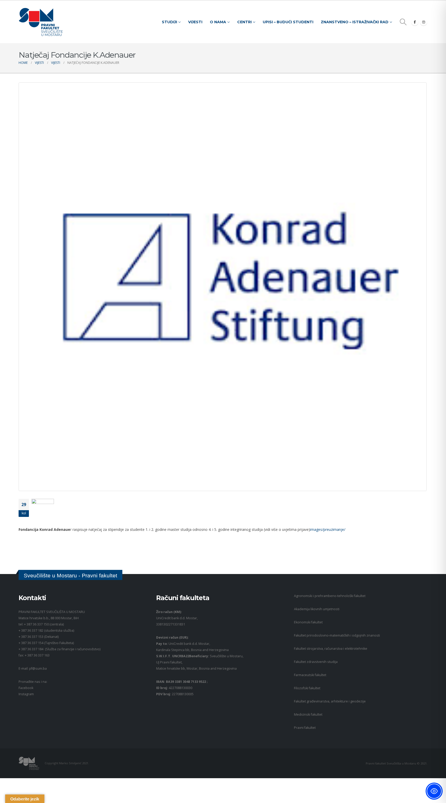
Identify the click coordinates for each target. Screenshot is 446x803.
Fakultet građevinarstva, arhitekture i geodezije (330, 701)
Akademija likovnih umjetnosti (316, 609)
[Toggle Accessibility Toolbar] (434, 791)
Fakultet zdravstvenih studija (316, 662)
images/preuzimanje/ (327, 529)
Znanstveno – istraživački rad (354, 22)
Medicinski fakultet (308, 714)
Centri (244, 22)
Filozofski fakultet (307, 688)
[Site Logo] (41, 22)
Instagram (26, 694)
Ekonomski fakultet (308, 622)
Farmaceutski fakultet (310, 675)
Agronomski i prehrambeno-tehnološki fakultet (329, 596)
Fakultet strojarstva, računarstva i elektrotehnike (330, 648)
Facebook (26, 688)
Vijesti (195, 22)
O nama (218, 22)
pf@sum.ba (38, 668)
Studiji (169, 22)
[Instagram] (423, 22)
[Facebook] (414, 22)
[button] (403, 22)
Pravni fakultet (305, 727)
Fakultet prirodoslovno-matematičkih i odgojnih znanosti (337, 635)
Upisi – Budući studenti (288, 22)
